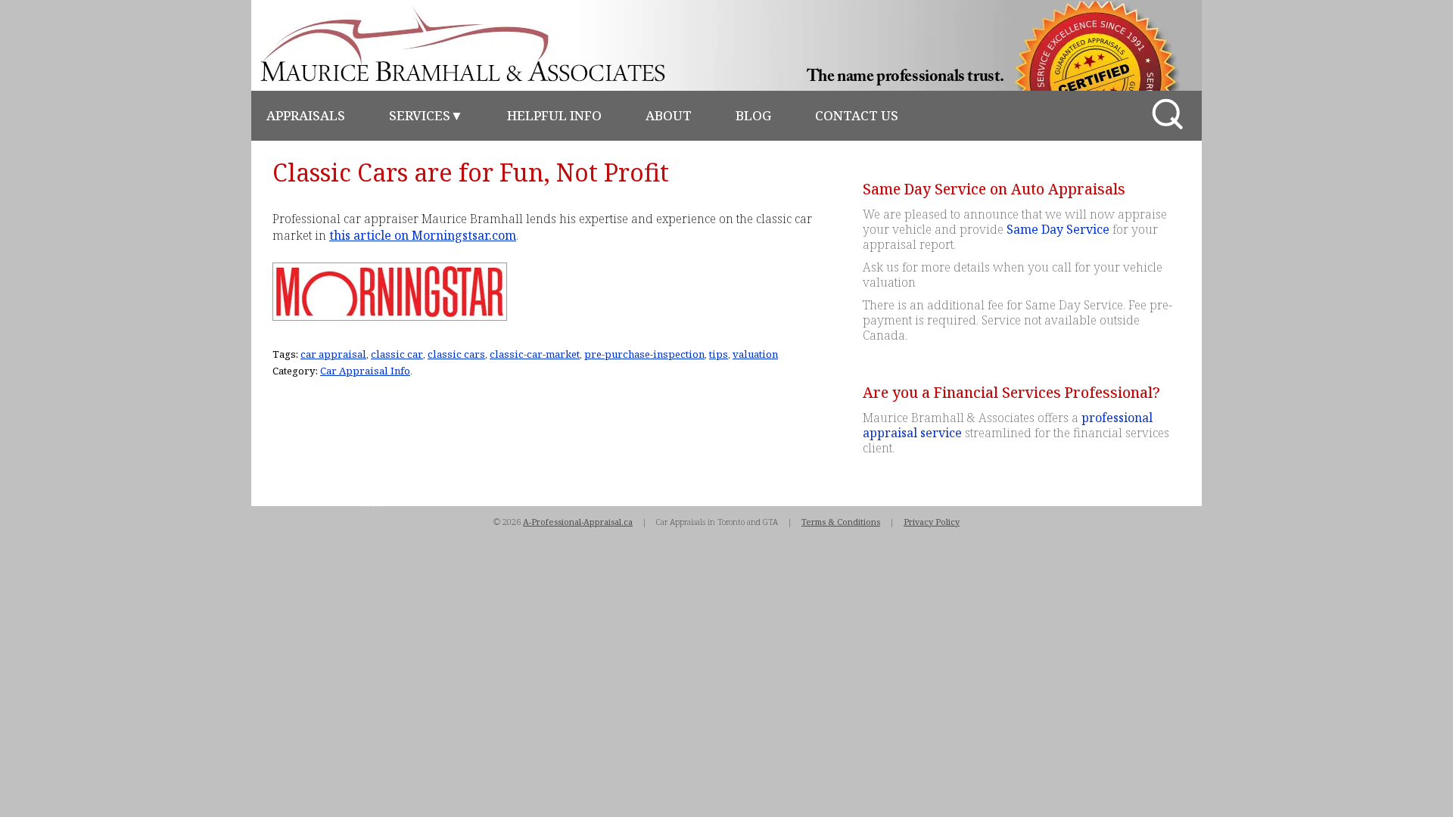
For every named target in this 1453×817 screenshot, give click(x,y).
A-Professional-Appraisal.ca (578, 521)
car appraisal (333, 354)
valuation (755, 354)
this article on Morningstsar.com (422, 235)
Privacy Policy (932, 521)
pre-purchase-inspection (644, 354)
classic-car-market (535, 354)
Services (426, 115)
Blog (753, 115)
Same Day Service (1058, 229)
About (669, 115)
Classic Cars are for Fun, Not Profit (470, 172)
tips (718, 354)
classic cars (456, 354)
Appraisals (305, 115)
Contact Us (856, 115)
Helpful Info (554, 115)
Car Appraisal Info (365, 370)
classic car (397, 354)
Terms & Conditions (840, 521)
